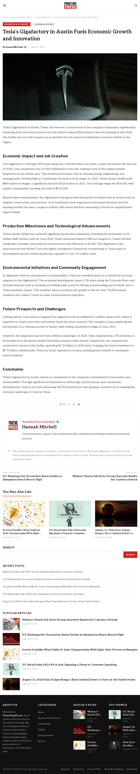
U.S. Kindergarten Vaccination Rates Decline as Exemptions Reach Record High (32, 478)
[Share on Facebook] (69, 404)
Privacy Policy (94, 769)
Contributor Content (44, 24)
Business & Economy (21, 17)
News (41, 712)
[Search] (135, 5)
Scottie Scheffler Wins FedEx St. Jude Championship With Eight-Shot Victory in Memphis (51, 586)
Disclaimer (132, 769)
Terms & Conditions (113, 769)
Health (41, 729)
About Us (65, 769)
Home (6, 17)
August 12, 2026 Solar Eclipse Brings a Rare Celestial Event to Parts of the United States (51, 601)
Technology (44, 723)
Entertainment (45, 735)
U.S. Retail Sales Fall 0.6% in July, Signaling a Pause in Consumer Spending (43, 594)
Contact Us (78, 769)
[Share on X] (74, 404)
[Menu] (4, 5)
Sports (41, 741)
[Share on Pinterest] (79, 404)
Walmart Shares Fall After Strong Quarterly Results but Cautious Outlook (104, 478)
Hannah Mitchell (14, 47)
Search (130, 554)
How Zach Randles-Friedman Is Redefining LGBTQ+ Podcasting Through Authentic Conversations (130, 744)
